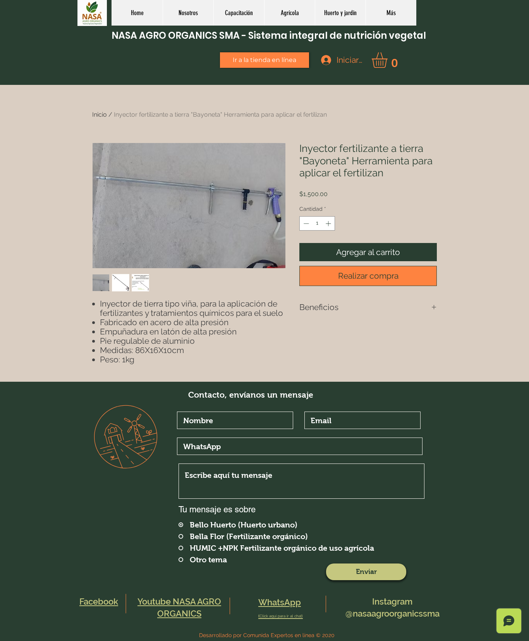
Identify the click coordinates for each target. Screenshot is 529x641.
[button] (289, 13)
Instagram (392, 601)
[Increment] (329, 223)
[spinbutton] (317, 223)
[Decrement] (305, 223)
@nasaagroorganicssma (392, 613)
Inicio (99, 114)
